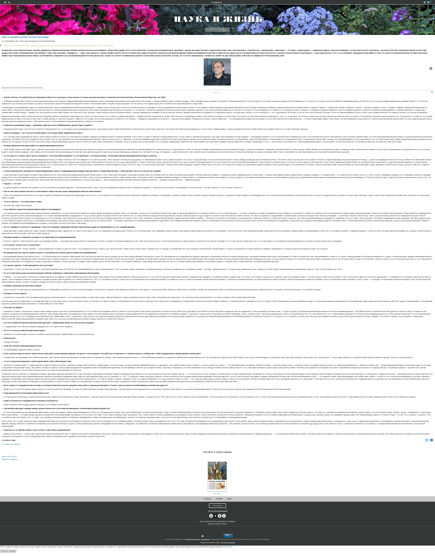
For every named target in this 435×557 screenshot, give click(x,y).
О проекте (207, 499)
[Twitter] (427, 440)
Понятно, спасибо (8, 551)
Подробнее (228, 547)
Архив (229, 499)
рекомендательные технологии (197, 539)
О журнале (217, 2)
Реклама (219, 499)
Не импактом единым (11, 444)
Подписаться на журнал (217, 29)
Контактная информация (217, 511)
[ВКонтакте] (431, 440)
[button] (431, 68)
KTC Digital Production (228, 543)
